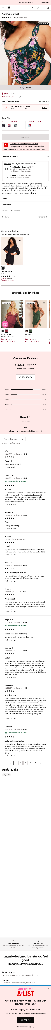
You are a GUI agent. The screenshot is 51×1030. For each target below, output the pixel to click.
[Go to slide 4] (26, 82)
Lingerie (6, 775)
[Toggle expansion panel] (48, 156)
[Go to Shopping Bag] (47, 7)
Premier (5, 980)
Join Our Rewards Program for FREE (24, 144)
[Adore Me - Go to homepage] (9, 7)
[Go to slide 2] (24, 82)
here (33, 193)
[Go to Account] (38, 7)
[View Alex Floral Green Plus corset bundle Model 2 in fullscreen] (25, 53)
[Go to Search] (33, 7)
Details (44, 108)
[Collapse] (48, 989)
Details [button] (43, 150)
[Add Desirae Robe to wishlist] (20, 240)
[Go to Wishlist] (43, 7)
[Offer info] (19, 96)
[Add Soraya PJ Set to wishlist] (20, 303)
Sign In (31, 1027)
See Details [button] (45, 2)
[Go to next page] (41, 763)
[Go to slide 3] (25, 82)
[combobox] (14, 439)
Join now (7, 164)
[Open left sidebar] (3, 7)
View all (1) (43, 101)
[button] (14, 18)
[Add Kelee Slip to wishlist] (44, 303)
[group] (25, 53)
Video (28, 88)
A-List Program (8, 972)
